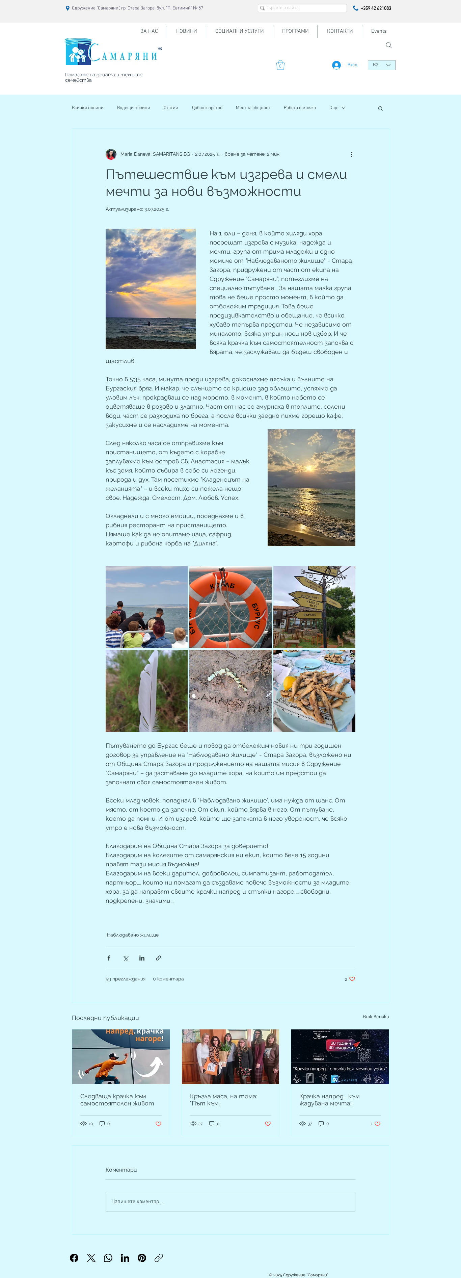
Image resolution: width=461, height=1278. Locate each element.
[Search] (389, 45)
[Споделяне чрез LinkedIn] (142, 958)
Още (333, 108)
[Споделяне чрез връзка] (158, 958)
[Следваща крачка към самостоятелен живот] (121, 1056)
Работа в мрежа (300, 108)
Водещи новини (133, 108)
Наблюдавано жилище (133, 935)
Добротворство (207, 108)
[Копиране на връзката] (159, 1258)
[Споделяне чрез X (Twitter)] (125, 958)
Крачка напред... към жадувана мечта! (329, 1100)
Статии (171, 108)
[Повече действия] (351, 154)
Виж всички (376, 1016)
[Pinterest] (142, 1258)
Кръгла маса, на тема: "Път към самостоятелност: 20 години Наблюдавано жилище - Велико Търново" (225, 1100)
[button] (280, 65)
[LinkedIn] (125, 1258)
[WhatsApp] (108, 1258)
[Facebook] (74, 1258)
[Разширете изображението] (147, 607)
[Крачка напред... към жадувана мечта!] (340, 1056)
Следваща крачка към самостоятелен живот (117, 1100)
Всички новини (88, 108)
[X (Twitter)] (91, 1258)
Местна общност (253, 108)
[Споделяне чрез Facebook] (109, 958)
